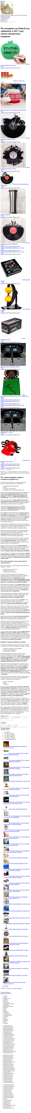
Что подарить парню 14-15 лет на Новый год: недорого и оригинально (16, 844)
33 (12, 469)
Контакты (5, 986)
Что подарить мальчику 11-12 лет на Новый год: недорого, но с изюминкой (16, 816)
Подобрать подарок (5, 16)
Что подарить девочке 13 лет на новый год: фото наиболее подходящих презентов (16, 851)
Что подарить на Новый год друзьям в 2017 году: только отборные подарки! (16, 962)
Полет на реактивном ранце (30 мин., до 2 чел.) (12, 247)
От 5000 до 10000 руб (10, 738)
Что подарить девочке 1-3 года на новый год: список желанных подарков (16, 788)
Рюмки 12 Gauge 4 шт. (18, 80)
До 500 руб (7, 732)
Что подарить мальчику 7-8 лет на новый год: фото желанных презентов (16, 795)
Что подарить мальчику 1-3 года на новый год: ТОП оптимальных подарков (16, 768)
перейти (3, 67)
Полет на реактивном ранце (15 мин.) (10, 465)
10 (6, 469)
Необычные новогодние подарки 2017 (18, 955)
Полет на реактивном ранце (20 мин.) (10, 401)
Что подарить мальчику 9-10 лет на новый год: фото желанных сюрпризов (16, 883)
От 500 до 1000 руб (9, 733)
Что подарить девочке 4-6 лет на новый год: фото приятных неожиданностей (15, 775)
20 (8, 469)
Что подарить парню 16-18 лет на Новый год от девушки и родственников (16, 890)
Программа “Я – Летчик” (7, 432)
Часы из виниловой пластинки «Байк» (15, 138)
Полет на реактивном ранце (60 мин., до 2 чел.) (12, 405)
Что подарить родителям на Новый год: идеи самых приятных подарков (15, 943)
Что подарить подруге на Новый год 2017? (19, 917)
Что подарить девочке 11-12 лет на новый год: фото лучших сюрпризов (16, 837)
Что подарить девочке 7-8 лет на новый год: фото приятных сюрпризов (15, 754)
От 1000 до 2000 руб (10, 735)
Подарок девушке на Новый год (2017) (18, 863)
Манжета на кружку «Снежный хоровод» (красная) (13, 110)
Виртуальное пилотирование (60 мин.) (10, 366)
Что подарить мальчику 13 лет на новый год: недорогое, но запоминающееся (16, 823)
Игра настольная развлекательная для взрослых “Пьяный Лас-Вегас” (14, 396)
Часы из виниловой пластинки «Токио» (15, 168)
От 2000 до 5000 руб (10, 736)
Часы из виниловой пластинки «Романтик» (15, 243)
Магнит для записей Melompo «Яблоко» (15, 64)
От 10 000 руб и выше (10, 739)
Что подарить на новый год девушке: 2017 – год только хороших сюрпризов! (16, 869)
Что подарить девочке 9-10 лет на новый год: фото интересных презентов (16, 830)
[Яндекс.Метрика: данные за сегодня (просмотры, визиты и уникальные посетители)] (5, 992)
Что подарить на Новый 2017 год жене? (18, 950)
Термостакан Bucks (5, 214)
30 (9, 469)
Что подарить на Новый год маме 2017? (18, 857)
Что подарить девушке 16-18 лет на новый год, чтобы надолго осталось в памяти (16, 802)
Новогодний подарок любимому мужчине (19, 923)
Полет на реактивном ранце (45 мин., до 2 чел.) (12, 251)
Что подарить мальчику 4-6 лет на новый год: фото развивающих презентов (16, 761)
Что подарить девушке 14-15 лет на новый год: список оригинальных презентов (16, 876)
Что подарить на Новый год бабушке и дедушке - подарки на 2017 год (15, 897)
